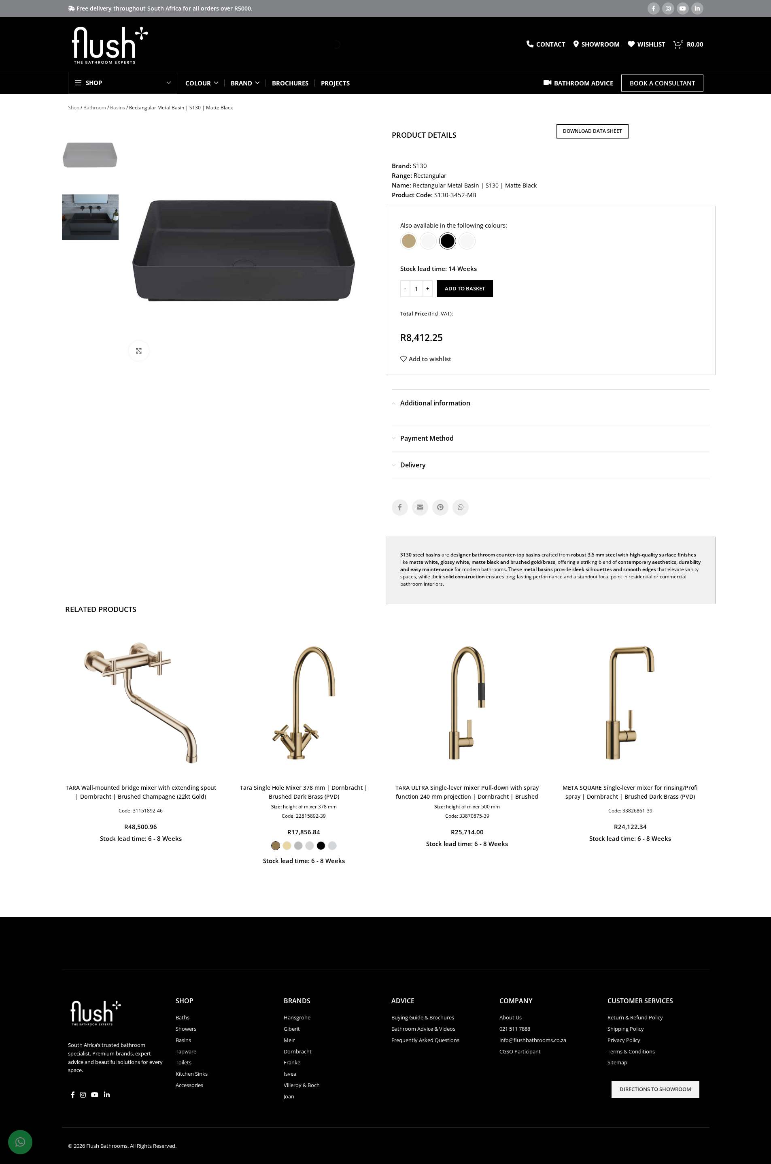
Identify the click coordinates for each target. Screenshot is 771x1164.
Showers (186, 1028)
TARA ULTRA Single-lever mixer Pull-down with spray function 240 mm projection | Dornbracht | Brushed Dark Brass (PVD (467, 796)
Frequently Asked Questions (425, 1040)
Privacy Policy (623, 1040)
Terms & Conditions (631, 1051)
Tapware (186, 1051)
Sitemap (617, 1062)
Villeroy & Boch (302, 1085)
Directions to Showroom (655, 1089)
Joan (289, 1096)
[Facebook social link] (654, 8)
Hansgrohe (297, 1017)
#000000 (321, 846)
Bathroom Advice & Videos (423, 1028)
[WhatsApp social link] (460, 507)
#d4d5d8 (332, 846)
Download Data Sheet (592, 131)
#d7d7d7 (310, 846)
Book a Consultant (662, 83)
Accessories (189, 1085)
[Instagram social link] (668, 8)
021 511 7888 (514, 1028)
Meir (289, 1040)
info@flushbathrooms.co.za (532, 1040)
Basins (117, 107)
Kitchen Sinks (192, 1073)
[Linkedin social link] (697, 8)
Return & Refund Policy (635, 1017)
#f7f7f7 (428, 241)
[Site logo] (109, 44)
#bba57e (409, 241)
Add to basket (465, 288)
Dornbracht (298, 1051)
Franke (292, 1062)
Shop (73, 107)
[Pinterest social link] (440, 507)
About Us (510, 1017)
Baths (182, 1017)
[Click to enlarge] (139, 351)
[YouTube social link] (683, 8)
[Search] (329, 44)
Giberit (292, 1028)
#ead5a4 (287, 846)
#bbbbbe (298, 846)
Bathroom (94, 107)
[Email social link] (420, 507)
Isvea (290, 1073)
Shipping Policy (625, 1028)
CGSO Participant (520, 1051)
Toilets (183, 1062)
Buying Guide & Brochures (422, 1017)
